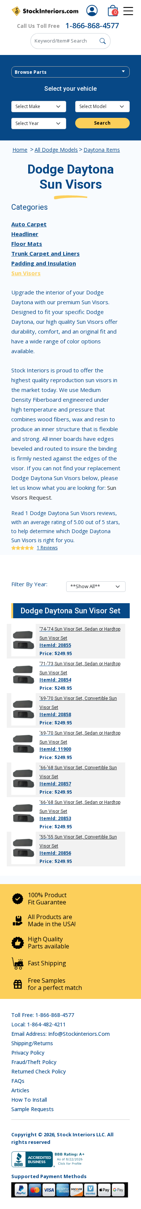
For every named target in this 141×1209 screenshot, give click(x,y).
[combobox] (70, 72)
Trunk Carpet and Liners (45, 253)
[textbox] (70, 72)
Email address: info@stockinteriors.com (60, 1033)
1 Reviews (47, 547)
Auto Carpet (29, 224)
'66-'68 (46, 767)
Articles (20, 1090)
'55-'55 (46, 837)
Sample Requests (32, 1109)
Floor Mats (26, 243)
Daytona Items (101, 149)
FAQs (17, 1080)
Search (102, 123)
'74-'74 (46, 629)
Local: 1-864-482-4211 (38, 1024)
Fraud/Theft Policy (33, 1062)
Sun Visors (26, 273)
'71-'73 (46, 663)
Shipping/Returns (32, 1043)
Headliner (24, 234)
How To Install (29, 1099)
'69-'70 (46, 698)
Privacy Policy (27, 1052)
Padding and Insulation (43, 263)
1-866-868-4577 (92, 25)
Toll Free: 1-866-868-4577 (42, 1014)
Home (19, 149)
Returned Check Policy (38, 1071)
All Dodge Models (56, 149)
